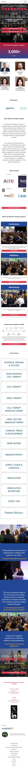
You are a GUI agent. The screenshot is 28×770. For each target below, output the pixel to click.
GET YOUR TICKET (14, 314)
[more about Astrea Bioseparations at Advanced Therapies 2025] (9, 181)
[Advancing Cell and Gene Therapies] (3, 1)
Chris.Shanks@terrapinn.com (14, 700)
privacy (14, 759)
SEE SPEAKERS (14, 250)
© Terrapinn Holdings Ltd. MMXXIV (14, 757)
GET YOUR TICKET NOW (14, 31)
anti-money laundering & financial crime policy (14, 747)
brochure (14, 765)
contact (14, 763)
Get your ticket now (14, 344)
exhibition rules (14, 749)
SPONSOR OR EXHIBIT (14, 28)
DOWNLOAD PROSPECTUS (14, 281)
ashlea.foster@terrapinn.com (14, 692)
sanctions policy (14, 755)
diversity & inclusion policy (14, 751)
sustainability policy (14, 753)
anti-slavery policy (14, 745)
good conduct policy (14, 743)
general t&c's (14, 761)
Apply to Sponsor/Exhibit (14, 207)
